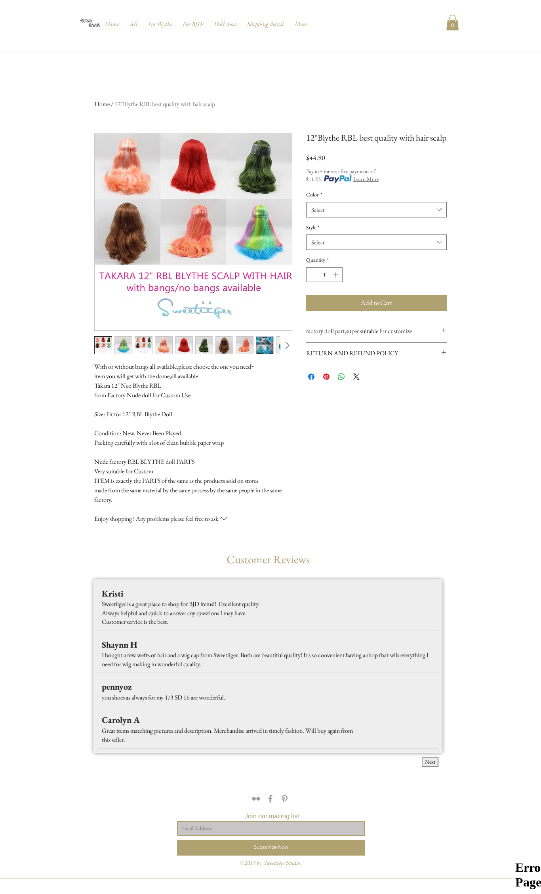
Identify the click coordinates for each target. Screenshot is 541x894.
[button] (133, 21)
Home (102, 104)
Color (314, 194)
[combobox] (376, 209)
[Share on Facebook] (311, 376)
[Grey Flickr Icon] (256, 799)
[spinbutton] (324, 275)
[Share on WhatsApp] (341, 376)
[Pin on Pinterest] (326, 376)
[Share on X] (356, 376)
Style (313, 227)
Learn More (366, 179)
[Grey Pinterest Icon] (285, 799)
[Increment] (336, 275)
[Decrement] (312, 275)
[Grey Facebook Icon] (270, 799)
